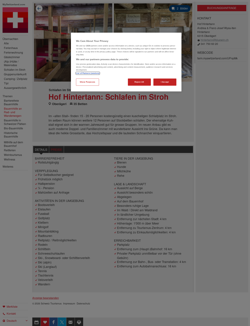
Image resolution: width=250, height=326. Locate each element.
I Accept (165, 82)
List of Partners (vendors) (87, 73)
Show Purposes (87, 82)
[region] (126, 62)
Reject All (139, 82)
